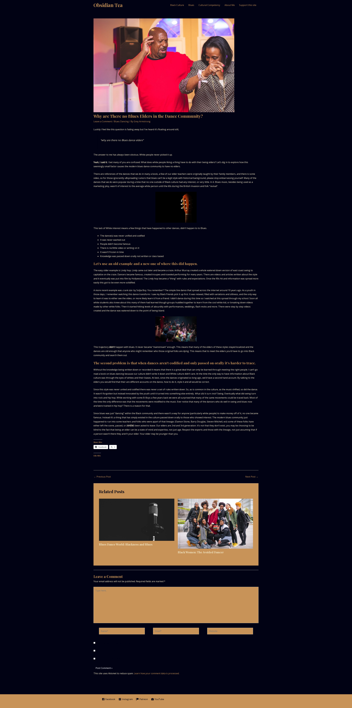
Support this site (247, 5)
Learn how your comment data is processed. (156, 673)
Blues (191, 5)
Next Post (251, 477)
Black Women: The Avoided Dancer (201, 552)
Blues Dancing (121, 121)
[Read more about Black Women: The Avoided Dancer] (215, 523)
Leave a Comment (103, 121)
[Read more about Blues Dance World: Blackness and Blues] (136, 519)
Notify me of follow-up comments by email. (118, 650)
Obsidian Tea (108, 5)
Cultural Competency (209, 5)
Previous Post (102, 477)
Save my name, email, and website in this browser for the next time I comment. (137, 642)
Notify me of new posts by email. (112, 658)
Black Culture (177, 5)
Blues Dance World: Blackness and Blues (125, 544)
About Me (230, 5)
